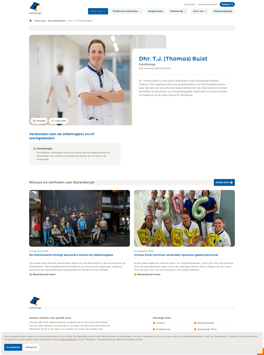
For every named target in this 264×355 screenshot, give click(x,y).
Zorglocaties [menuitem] (155, 11)
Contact (160, 323)
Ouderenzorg (163, 329)
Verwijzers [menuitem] (189, 4)
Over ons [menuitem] (198, 11)
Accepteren (13, 347)
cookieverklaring (68, 339)
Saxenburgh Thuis (207, 329)
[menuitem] (105, 11)
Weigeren (31, 347)
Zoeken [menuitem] (226, 4)
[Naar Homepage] (35, 8)
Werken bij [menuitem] (176, 11)
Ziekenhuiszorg (205, 323)
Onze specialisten (56, 21)
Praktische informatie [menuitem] (125, 11)
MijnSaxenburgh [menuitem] (223, 11)
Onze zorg (40, 21)
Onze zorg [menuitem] (97, 11)
